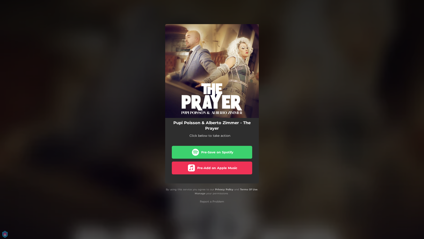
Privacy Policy (224, 189)
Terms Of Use (248, 189)
